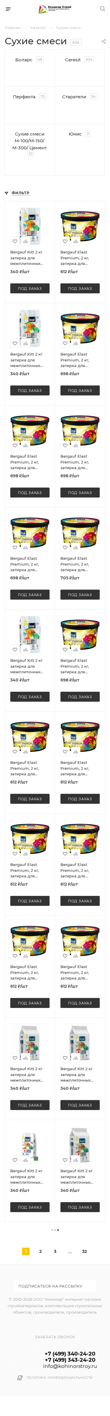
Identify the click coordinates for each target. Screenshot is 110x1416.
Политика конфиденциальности (60, 1378)
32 (84, 1251)
